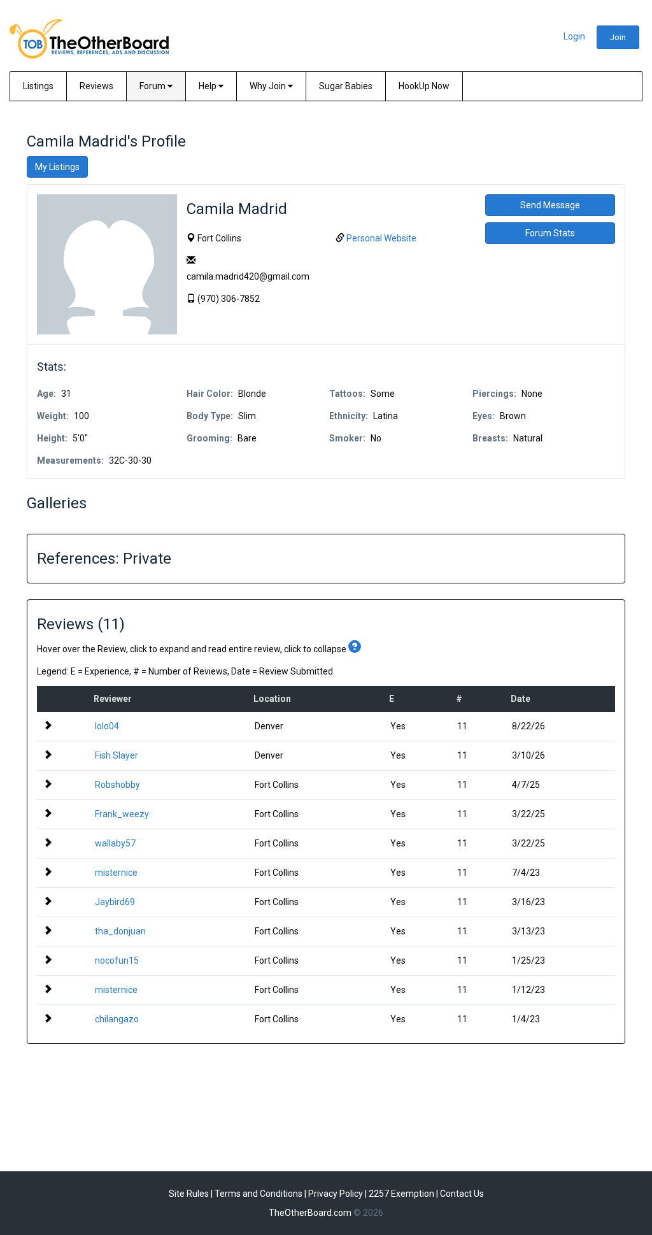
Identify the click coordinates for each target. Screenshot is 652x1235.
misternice (116, 872)
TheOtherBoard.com (310, 1213)
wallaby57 (115, 843)
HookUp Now (424, 86)
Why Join (269, 86)
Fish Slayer (116, 755)
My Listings (57, 167)
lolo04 (107, 726)
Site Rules (189, 1194)
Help (208, 86)
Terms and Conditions (258, 1194)
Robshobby (117, 785)
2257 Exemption (401, 1194)
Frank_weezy (122, 814)
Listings (38, 86)
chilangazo (117, 1019)
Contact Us (462, 1194)
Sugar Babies (345, 86)
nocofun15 (117, 960)
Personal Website (381, 238)
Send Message (550, 205)
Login (574, 36)
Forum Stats (550, 233)
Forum (153, 86)
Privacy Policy (335, 1194)
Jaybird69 (115, 902)
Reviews (96, 86)
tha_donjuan (120, 931)
